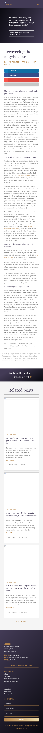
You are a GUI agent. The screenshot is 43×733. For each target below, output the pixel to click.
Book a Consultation (11, 681)
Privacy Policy (9, 694)
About (6, 674)
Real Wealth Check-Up (12, 679)
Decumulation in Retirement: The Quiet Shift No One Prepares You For (20, 441)
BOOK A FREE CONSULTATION (21, 665)
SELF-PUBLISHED (11, 435)
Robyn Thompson (13, 62)
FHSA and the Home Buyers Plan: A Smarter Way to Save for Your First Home (21, 588)
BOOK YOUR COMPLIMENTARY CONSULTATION (20, 33)
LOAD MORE (20, 622)
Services (7, 676)
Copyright (7, 689)
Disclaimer (7, 691)
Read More (10, 460)
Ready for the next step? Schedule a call (21, 375)
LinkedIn (13, 660)
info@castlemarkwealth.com (18, 657)
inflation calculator (24, 175)
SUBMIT (21, 719)
